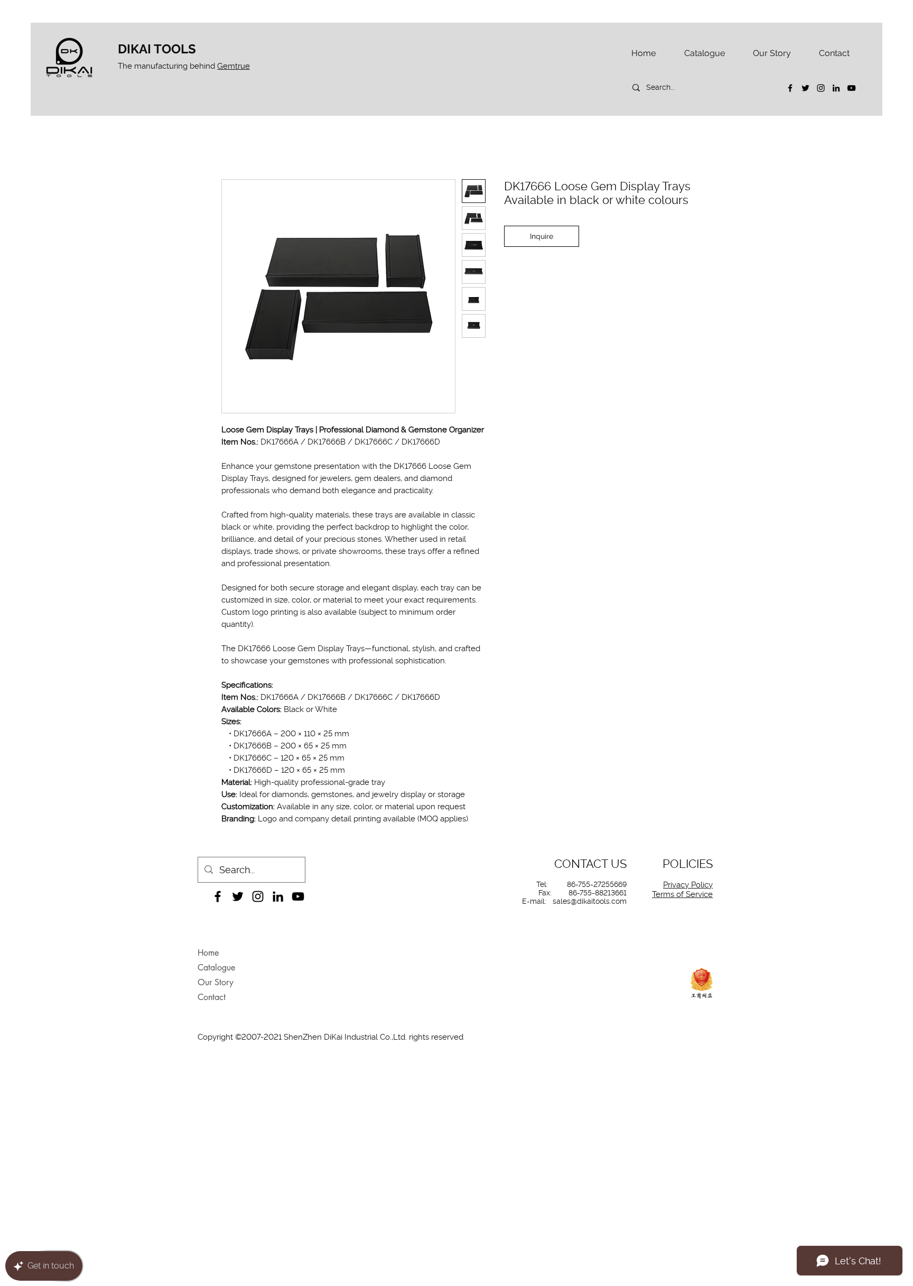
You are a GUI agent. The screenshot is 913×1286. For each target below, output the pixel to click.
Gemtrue (233, 66)
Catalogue (216, 967)
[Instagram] (821, 88)
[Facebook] (790, 88)
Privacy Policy (688, 885)
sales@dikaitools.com (590, 901)
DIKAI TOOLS (157, 49)
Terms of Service (682, 894)
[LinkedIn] (836, 88)
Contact (212, 997)
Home (208, 952)
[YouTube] (851, 88)
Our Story (216, 982)
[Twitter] (805, 88)
